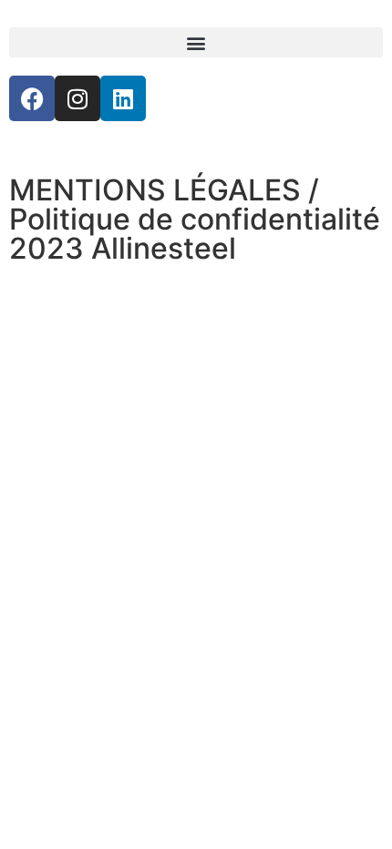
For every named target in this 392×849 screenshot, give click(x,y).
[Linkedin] (123, 98)
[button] (196, 42)
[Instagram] (77, 98)
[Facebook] (32, 98)
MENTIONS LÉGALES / (164, 190)
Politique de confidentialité (194, 219)
